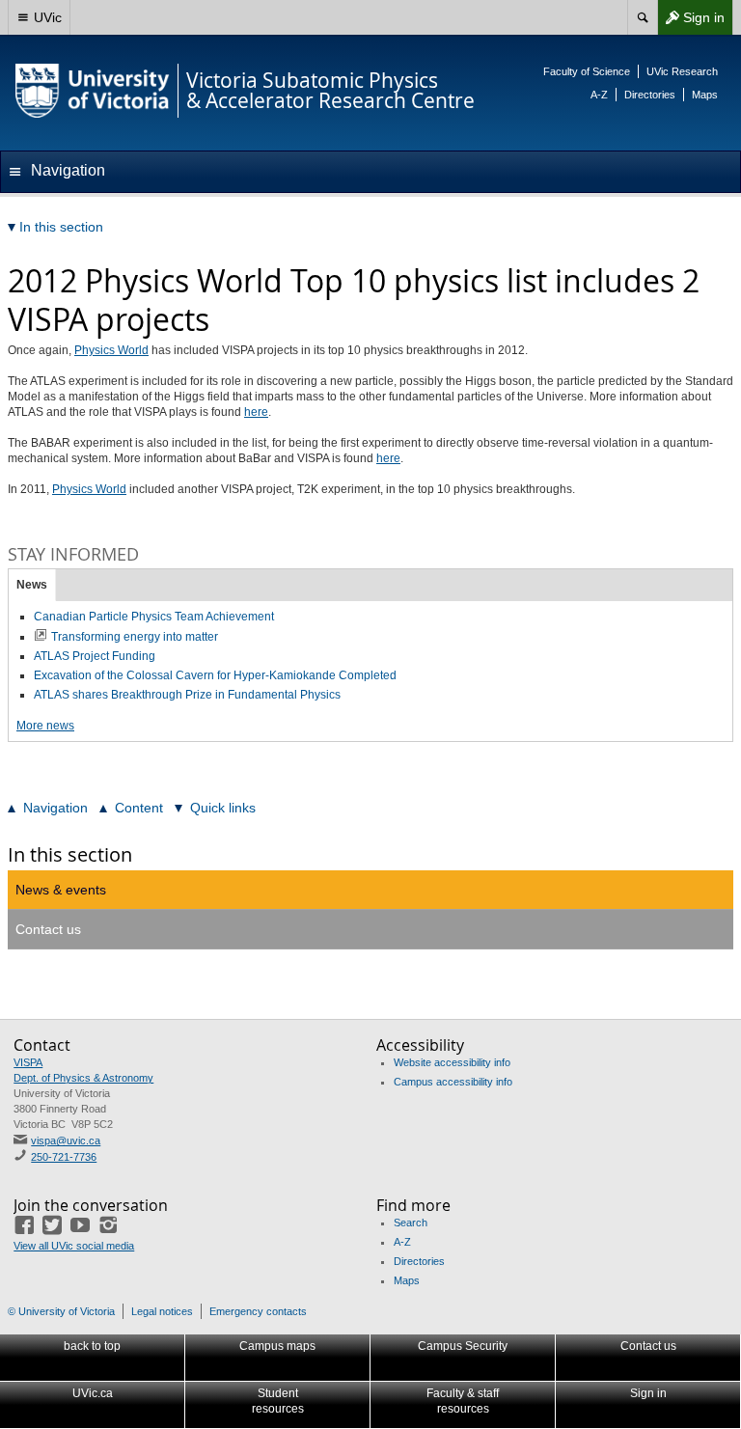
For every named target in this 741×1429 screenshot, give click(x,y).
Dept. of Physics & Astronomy (83, 1078)
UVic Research (682, 71)
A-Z (599, 94)
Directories (649, 94)
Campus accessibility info (453, 1081)
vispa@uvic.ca (65, 1140)
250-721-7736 (63, 1157)
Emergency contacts (258, 1311)
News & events (60, 889)
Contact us (48, 929)
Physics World (111, 350)
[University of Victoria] (92, 91)
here (256, 412)
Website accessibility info (452, 1062)
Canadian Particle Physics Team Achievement (154, 616)
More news (45, 725)
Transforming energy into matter (134, 637)
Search (410, 1222)
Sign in (691, 22)
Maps (705, 94)
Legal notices (162, 1311)
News (31, 584)
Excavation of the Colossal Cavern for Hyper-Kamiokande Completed (215, 675)
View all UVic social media (74, 1245)
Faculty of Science (586, 71)
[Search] (642, 17)
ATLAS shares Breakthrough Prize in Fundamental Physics (187, 694)
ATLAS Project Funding (94, 656)
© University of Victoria (61, 1311)
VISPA (28, 1062)
